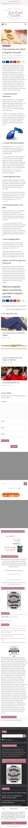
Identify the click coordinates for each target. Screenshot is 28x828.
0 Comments (22, 55)
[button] (26, 808)
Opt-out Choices (10, 826)
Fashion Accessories (9, 58)
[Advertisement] (14, 466)
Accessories (5, 57)
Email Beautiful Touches (14, 574)
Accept (14, 823)
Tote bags (4, 223)
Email (3, 427)
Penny (12, 55)
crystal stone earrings (15, 169)
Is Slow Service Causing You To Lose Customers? (14, 306)
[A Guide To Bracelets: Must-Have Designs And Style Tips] (14, 342)
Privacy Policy (17, 826)
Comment (4, 401)
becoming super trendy (18, 146)
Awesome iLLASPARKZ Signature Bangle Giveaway (13, 642)
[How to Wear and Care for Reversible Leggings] (14, 317)
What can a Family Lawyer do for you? (16, 309)
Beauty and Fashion (6, 45)
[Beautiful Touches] (2, 24)
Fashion (3, 58)
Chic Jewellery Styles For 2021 (11, 383)
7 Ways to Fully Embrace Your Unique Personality (13, 628)
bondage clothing (6, 115)
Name (3, 421)
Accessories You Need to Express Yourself (16, 57)
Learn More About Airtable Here (14, 580)
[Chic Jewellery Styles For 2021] (14, 367)
